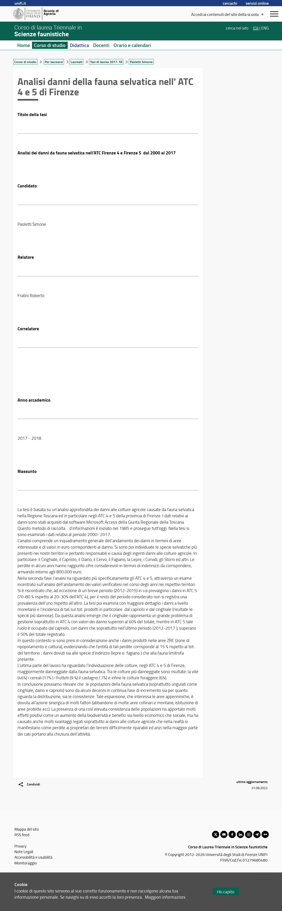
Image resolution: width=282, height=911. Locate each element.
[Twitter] (215, 834)
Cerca (237, 28)
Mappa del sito (26, 829)
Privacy (20, 846)
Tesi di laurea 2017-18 (106, 61)
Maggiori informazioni (165, 897)
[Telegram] (257, 834)
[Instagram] (248, 834)
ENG (265, 28)
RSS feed (21, 834)
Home (23, 45)
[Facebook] (232, 834)
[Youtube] (223, 834)
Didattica (79, 45)
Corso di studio (50, 45)
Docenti (101, 45)
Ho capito (225, 892)
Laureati (76, 61)
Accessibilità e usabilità (33, 857)
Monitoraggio (25, 863)
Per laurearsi (54, 61)
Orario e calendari (132, 45)
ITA (255, 28)
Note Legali (23, 851)
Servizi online (257, 3)
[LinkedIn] (240, 834)
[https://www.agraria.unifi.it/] (45, 14)
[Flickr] (265, 834)
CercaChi (230, 3)
